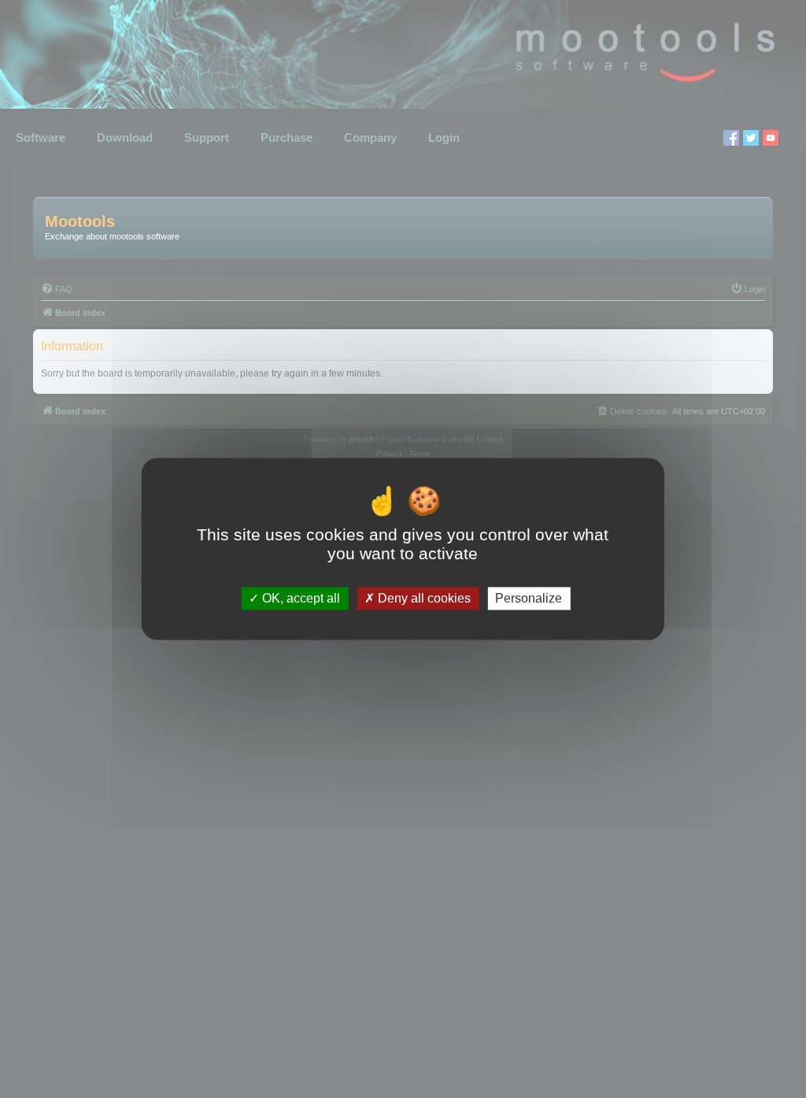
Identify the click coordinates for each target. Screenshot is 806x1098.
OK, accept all (299, 598)
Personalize (528, 598)
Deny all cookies (423, 598)
